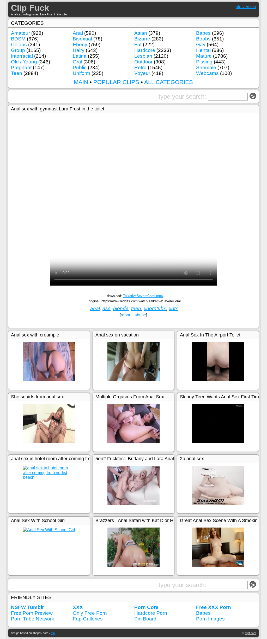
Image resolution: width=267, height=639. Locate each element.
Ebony (80, 44)
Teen (16, 73)
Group (18, 50)
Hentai (203, 50)
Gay (200, 44)
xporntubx (155, 308)
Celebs (19, 44)
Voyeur (142, 73)
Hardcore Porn (150, 613)
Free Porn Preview (32, 613)
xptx (173, 308)
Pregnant (21, 67)
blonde (121, 308)
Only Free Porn (90, 613)
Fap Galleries (88, 619)
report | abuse (133, 315)
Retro (140, 67)
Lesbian (143, 56)
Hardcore (144, 50)
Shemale (206, 67)
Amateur (20, 33)
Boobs (203, 39)
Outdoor (143, 61)
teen (136, 308)
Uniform (81, 73)
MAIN (81, 82)
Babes (203, 33)
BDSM (18, 39)
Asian (140, 33)
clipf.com (250, 633)
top (53, 633)
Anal (78, 33)
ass (106, 308)
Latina (80, 56)
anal (95, 308)
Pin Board (145, 619)
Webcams (207, 73)
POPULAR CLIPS (116, 82)
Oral (77, 61)
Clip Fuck (30, 8)
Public (80, 67)
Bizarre (142, 39)
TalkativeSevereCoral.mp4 (143, 296)
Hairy (78, 50)
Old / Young (24, 61)
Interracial (22, 56)
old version (246, 6)
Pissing (204, 61)
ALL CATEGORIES (168, 82)
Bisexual (82, 39)
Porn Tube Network (32, 619)
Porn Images (210, 619)
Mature (204, 56)
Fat (138, 44)
